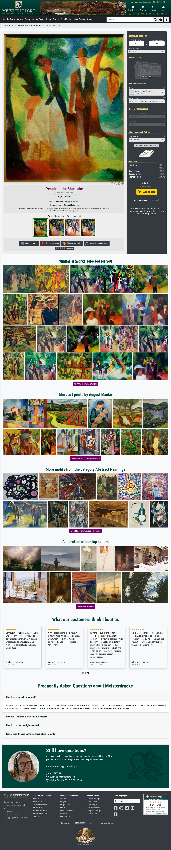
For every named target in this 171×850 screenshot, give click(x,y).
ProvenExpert (19, 662)
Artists (20, 19)
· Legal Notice (37, 802)
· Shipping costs (65, 805)
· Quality (62, 808)
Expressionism (23, 25)
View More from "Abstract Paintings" (85, 531)
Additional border (133, 48)
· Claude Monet (92, 802)
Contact (90, 19)
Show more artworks (85, 606)
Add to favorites (51, 243)
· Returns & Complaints (40, 814)
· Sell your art (64, 802)
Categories (29, 19)
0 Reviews (69, 248)
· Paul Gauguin (92, 805)
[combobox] (146, 51)
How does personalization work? (21, 697)
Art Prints (11, 19)
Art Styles (40, 19)
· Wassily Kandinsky (93, 808)
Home (4, 25)
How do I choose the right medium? (22, 725)
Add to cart (148, 191)
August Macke (36, 25)
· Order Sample (65, 817)
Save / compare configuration (147, 145)
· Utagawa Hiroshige (94, 811)
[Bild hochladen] (166, 19)
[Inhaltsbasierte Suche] (160, 19)
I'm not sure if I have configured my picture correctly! (30, 734)
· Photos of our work (66, 811)
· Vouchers (63, 814)
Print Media (66, 19)
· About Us (36, 817)
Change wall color (73, 243)
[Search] (155, 19)
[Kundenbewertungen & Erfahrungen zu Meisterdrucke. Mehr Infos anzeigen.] (155, 804)
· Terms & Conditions (40, 805)
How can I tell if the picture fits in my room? (26, 716)
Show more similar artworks (85, 384)
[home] (4, 19)
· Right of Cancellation (40, 811)
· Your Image (64, 799)
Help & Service (79, 19)
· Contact (36, 799)
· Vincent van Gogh (93, 799)
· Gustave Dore (92, 814)
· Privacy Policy (38, 808)
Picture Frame (52, 19)
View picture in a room (98, 243)
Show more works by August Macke (85, 458)
